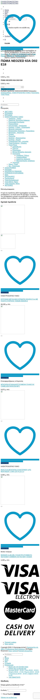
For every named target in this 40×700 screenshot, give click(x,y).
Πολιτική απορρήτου (25, 651)
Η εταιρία (8, 663)
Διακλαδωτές (16, 147)
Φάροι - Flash (13, 164)
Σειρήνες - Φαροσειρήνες (17, 138)
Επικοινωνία (9, 665)
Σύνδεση (16, 694)
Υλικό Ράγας (5, 94)
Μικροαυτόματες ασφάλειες (25, 161)
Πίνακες (11, 134)
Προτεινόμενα (9, 178)
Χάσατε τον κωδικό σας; (9, 697)
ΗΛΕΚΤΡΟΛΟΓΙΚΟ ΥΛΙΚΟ (21, 54)
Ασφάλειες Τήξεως (22, 155)
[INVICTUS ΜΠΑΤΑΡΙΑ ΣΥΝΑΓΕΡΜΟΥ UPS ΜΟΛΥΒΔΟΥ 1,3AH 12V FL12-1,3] (13, 419)
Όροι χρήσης (9, 644)
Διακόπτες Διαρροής (23, 159)
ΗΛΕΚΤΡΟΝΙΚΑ (10, 168)
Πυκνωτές (12, 136)
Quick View (5, 292)
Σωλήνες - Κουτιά (15, 140)
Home (3, 54)
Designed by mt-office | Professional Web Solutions (19, 648)
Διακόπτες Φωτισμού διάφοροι (19, 120)
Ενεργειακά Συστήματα (16, 122)
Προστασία (10, 56)
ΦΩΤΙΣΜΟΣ (9, 185)
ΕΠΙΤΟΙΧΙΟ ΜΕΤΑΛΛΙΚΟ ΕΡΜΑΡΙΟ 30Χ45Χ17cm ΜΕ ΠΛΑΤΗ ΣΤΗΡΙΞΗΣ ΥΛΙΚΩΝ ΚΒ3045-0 (19, 300)
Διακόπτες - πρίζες (15, 118)
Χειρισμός (15, 162)
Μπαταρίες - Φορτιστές (16, 132)
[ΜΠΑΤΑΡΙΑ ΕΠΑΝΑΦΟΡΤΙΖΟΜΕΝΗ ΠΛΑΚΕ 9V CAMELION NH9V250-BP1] (13, 333)
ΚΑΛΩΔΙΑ (8, 169)
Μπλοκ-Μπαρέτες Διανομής (21, 152)
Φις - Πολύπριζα (14, 166)
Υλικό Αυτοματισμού (12, 180)
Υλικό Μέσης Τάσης (11, 182)
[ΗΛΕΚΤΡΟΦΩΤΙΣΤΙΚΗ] (9, 2)
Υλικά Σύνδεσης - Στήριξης (18, 143)
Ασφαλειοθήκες (21, 56)
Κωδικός (4, 690)
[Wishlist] (1, 250)
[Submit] (5, 656)
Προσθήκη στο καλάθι (8, 89)
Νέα (6, 661)
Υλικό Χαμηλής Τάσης (12, 183)
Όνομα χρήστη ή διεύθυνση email (13, 685)
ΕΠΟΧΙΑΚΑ (9, 113)
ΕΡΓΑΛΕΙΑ (8, 115)
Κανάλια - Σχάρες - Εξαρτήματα (19, 127)
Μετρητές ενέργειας (15, 129)
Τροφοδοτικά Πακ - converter (18, 141)
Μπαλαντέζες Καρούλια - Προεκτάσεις (21, 131)
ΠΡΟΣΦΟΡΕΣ (10, 176)
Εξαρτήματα (16, 150)
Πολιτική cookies (10, 642)
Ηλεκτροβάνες (13, 124)
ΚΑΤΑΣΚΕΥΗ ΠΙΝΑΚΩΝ (13, 171)
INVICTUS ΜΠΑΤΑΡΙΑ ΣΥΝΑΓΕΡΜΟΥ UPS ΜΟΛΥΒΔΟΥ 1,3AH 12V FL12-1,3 (16, 470)
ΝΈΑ (6, 175)
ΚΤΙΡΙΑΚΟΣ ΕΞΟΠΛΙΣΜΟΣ (14, 173)
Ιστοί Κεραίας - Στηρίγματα (18, 125)
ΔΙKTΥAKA (8, 111)
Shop (8, 54)
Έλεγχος (15, 148)
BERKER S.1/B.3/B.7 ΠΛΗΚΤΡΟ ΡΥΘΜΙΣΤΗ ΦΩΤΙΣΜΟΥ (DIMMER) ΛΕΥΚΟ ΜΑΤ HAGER (16, 556)
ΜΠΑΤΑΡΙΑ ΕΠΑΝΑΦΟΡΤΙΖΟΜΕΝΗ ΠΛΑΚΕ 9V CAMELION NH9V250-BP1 (17, 385)
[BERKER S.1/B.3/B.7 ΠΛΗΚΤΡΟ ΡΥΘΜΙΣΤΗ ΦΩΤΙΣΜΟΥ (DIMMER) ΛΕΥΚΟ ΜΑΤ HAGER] (13, 504)
